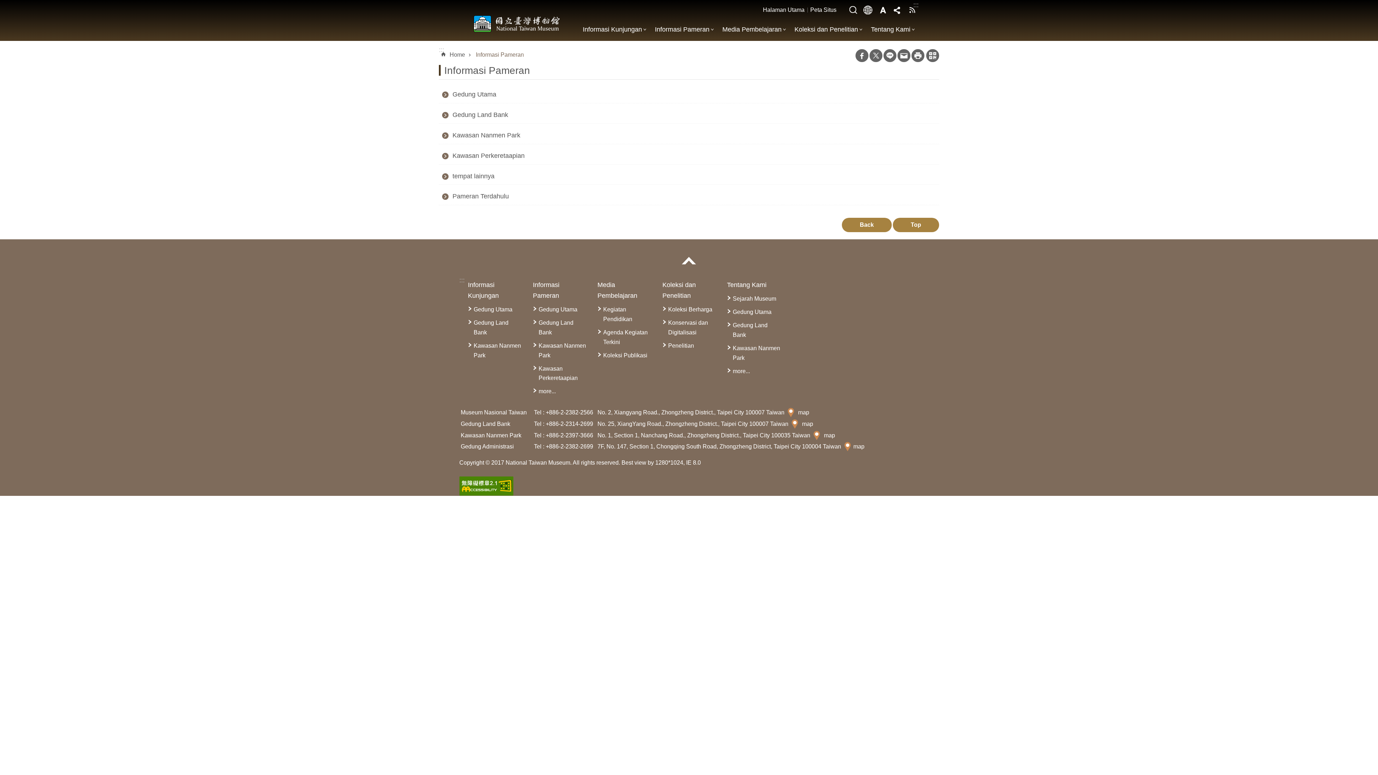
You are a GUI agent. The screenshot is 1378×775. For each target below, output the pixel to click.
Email (903, 55)
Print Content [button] (917, 55)
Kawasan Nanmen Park (486, 135)
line (889, 55)
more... (547, 391)
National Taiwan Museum (516, 23)
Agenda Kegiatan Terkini (625, 337)
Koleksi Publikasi (625, 355)
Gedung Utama (474, 94)
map (804, 412)
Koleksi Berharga (690, 309)
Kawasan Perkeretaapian (489, 155)
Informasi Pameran (682, 29)
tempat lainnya (474, 176)
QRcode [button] (932, 55)
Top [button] (916, 225)
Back (867, 225)
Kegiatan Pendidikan (617, 314)
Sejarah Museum (754, 299)
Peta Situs (823, 10)
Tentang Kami (890, 29)
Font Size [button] (882, 10)
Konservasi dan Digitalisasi (688, 327)
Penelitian (681, 346)
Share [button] (897, 10)
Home (457, 55)
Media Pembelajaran (752, 29)
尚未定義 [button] (868, 10)
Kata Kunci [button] (853, 10)
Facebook (862, 55)
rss (912, 10)
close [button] (689, 260)
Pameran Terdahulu (481, 196)
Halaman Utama (784, 10)
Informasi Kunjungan (612, 29)
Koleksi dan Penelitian (826, 29)
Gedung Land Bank (480, 114)
